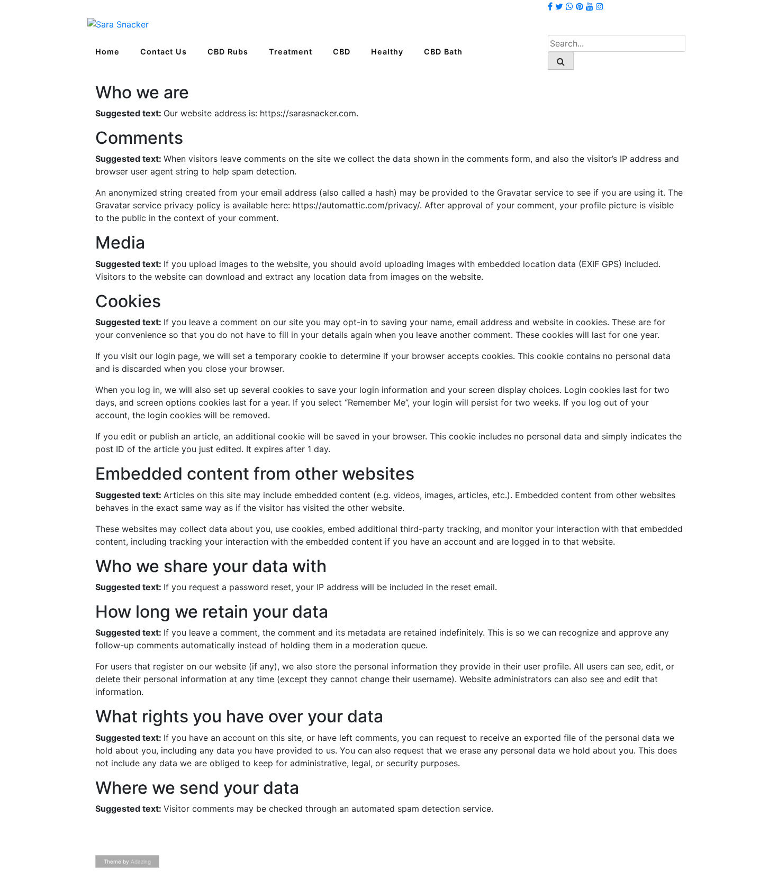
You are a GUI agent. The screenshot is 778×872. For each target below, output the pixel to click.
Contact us (163, 51)
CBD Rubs (227, 51)
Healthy (387, 51)
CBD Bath (443, 51)
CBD (341, 51)
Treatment (290, 51)
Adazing (141, 861)
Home (107, 51)
